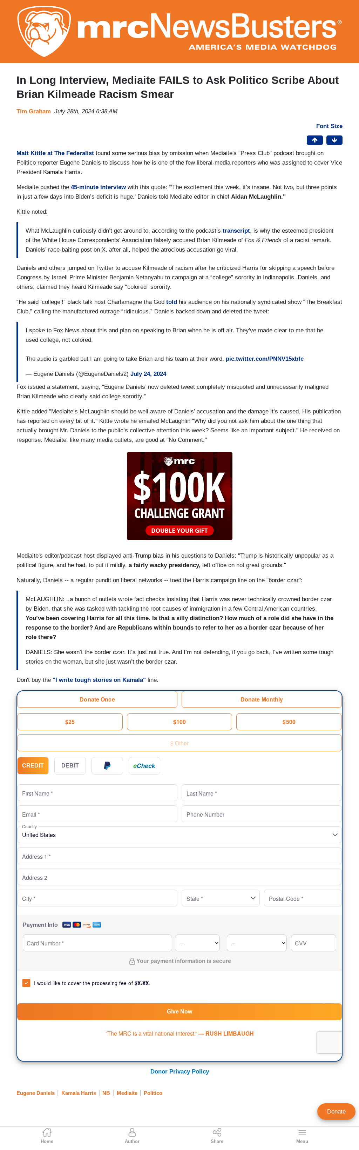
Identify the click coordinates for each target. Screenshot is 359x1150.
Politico (153, 1093)
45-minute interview (98, 187)
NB (106, 1093)
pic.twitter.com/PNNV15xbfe (265, 358)
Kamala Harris (78, 1093)
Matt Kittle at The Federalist (55, 153)
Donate (336, 1111)
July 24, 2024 (148, 374)
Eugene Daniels (35, 1093)
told (171, 302)
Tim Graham (33, 111)
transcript (236, 230)
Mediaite (127, 1093)
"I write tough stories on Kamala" (99, 680)
